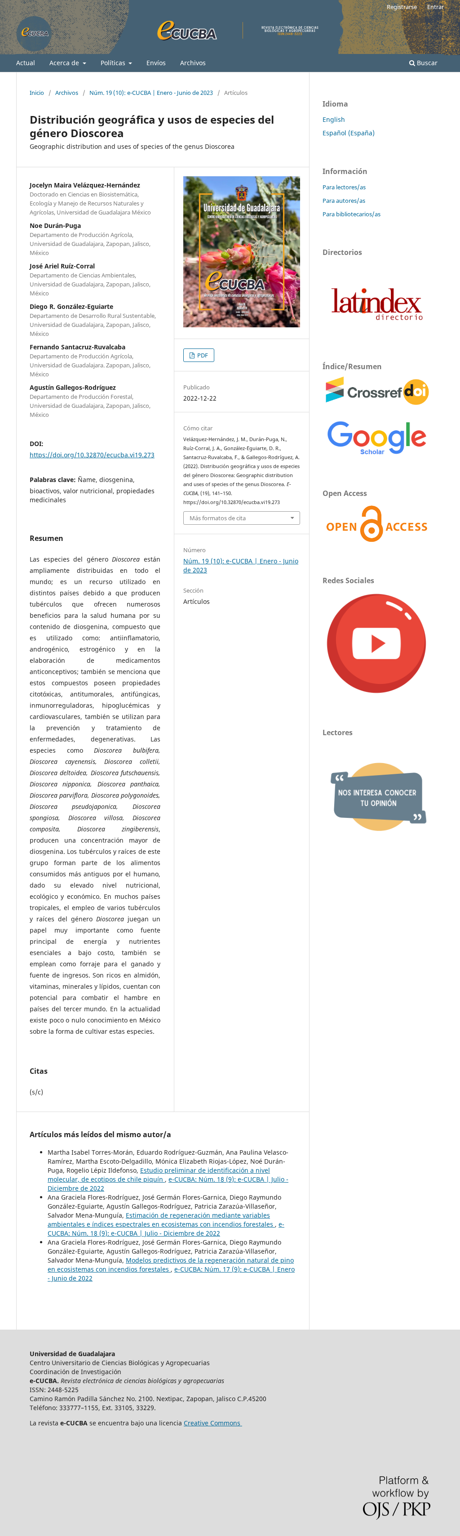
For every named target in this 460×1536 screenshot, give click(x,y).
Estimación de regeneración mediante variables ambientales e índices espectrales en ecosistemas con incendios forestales (161, 1219)
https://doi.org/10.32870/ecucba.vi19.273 (92, 455)
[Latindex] (376, 329)
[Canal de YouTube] (376, 695)
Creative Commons (213, 1423)
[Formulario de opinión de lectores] (376, 847)
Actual (25, 62)
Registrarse (402, 7)
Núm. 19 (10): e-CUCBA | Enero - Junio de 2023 (151, 93)
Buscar (426, 62)
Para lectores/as (344, 187)
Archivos (193, 62)
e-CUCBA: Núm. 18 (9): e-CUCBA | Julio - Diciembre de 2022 (166, 1228)
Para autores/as (344, 200)
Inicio (37, 93)
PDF (202, 355)
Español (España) (349, 133)
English (334, 119)
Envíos (156, 62)
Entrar (435, 7)
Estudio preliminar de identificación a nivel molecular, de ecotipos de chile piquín (159, 1174)
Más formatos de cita (218, 518)
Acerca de (65, 62)
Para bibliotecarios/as (351, 214)
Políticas (114, 62)
